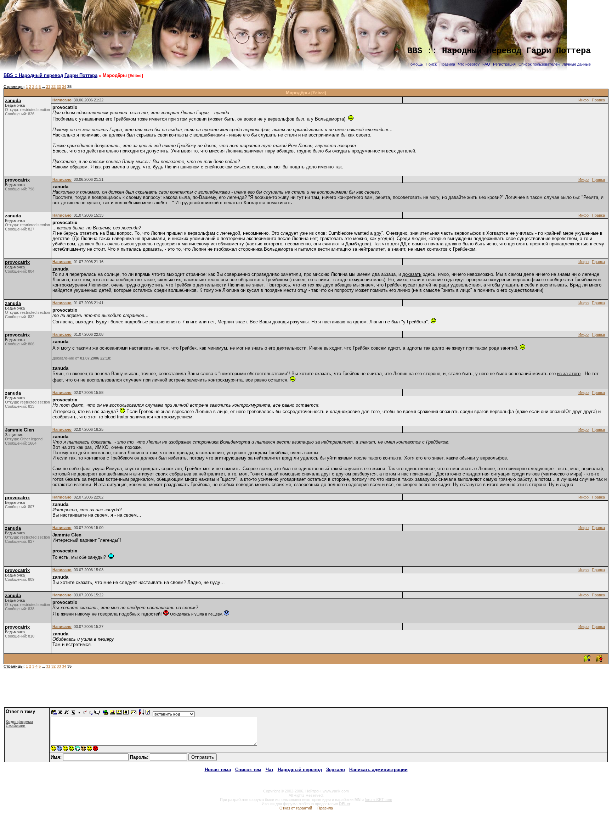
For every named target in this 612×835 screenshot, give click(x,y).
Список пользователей (539, 64)
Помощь (415, 64)
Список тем (248, 769)
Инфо (583, 100)
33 (59, 86)
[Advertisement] (306, 691)
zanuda (13, 100)
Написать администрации (378, 769)
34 (64, 86)
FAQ (486, 64)
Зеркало (335, 769)
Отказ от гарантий (295, 808)
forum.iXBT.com (378, 799)
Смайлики (16, 726)
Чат (269, 769)
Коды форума (19, 721)
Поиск (431, 64)
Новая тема (218, 769)
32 (53, 86)
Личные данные (576, 64)
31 (48, 86)
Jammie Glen (19, 430)
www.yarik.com (336, 791)
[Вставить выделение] (54, 714)
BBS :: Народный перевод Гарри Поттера (50, 75)
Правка (598, 100)
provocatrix (17, 180)
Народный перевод (300, 769)
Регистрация (504, 64)
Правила (447, 64)
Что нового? (469, 64)
